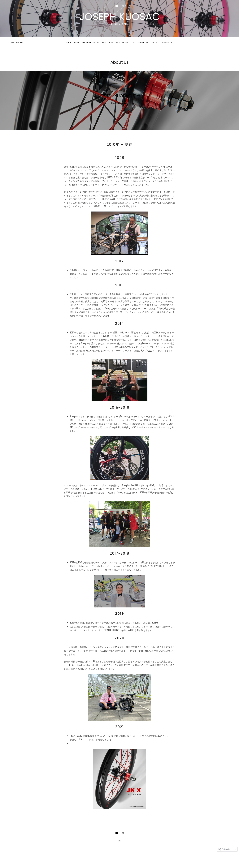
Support (165, 43)
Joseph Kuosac (119, 17)
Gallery (155, 42)
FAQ (133, 42)
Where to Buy (122, 42)
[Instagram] (122, 5)
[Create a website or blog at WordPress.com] (119, 840)
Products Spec (88, 43)
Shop (76, 42)
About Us (105, 43)
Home (69, 42)
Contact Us (143, 42)
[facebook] (116, 5)
